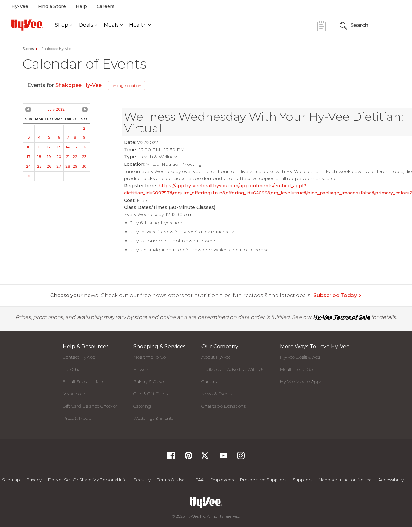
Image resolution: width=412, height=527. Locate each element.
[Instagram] (241, 458)
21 (68, 157)
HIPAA (197, 479)
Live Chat (72, 369)
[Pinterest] (188, 458)
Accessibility (391, 479)
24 (28, 166)
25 (39, 166)
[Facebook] (171, 458)
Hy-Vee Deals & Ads (300, 357)
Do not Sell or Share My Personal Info (87, 479)
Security (142, 479)
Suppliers (302, 479)
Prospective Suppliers (263, 479)
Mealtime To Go (149, 357)
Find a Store (52, 6)
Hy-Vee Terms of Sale (341, 317)
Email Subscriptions (83, 381)
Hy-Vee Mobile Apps (301, 381)
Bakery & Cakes (149, 381)
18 (39, 157)
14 (68, 147)
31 (28, 176)
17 (28, 157)
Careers (106, 6)
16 (84, 147)
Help (81, 6)
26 (49, 166)
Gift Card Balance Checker (90, 406)
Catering (142, 406)
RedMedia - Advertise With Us (232, 369)
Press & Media (77, 418)
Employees (222, 479)
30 (84, 166)
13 (58, 147)
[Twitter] (206, 458)
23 (84, 157)
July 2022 (56, 109)
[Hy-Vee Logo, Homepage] (27, 25)
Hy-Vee (19, 6)
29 (75, 166)
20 (58, 157)
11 (39, 147)
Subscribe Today (335, 295)
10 (28, 147)
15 (75, 147)
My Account (75, 394)
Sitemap (11, 479)
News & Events (216, 394)
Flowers (141, 369)
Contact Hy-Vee (79, 357)
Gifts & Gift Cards (150, 394)
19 (49, 157)
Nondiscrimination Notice (345, 479)
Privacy (34, 479)
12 (49, 147)
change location (126, 85)
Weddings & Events (153, 418)
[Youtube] (223, 458)
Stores (28, 48)
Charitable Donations (223, 406)
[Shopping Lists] (321, 25)
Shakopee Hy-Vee (79, 85)
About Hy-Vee (215, 357)
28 (67, 166)
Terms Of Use (171, 479)
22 (75, 157)
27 (58, 166)
